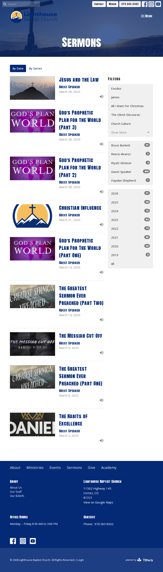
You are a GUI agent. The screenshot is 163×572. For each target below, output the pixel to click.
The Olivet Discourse (125, 115)
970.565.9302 (130, 4)
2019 (129, 255)
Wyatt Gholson (129, 163)
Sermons (74, 467)
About (15, 467)
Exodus (116, 88)
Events (55, 467)
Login (81, 560)
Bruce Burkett (129, 145)
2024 (129, 211)
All (112, 264)
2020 (129, 246)
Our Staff (15, 492)
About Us (16, 487)
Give (91, 467)
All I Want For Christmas (127, 106)
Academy (108, 467)
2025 (129, 202)
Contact (99, 4)
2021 (129, 237)
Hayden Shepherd (129, 180)
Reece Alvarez (129, 154)
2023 (129, 220)
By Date (18, 68)
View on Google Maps (98, 502)
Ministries (35, 467)
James (115, 97)
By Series (35, 68)
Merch (112, 4)
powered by (137, 563)
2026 (129, 193)
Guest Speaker (129, 171)
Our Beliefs (17, 496)
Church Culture (121, 124)
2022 (129, 228)
